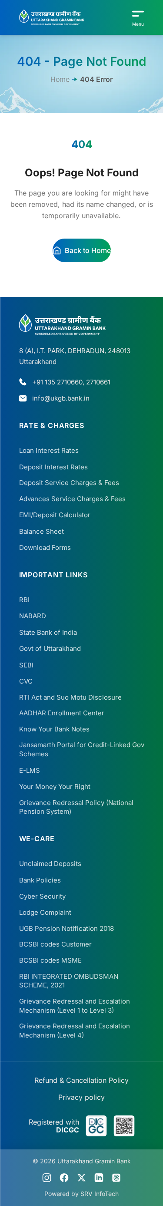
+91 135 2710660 (57, 382)
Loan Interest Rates (49, 450)
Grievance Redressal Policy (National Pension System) (76, 807)
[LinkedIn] (99, 1177)
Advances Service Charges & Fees (72, 499)
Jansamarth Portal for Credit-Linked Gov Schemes (81, 749)
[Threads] (116, 1177)
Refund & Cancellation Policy (81, 1080)
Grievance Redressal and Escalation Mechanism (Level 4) (74, 1030)
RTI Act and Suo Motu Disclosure (70, 697)
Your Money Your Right (54, 786)
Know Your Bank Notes (54, 729)
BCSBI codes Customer (55, 944)
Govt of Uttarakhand (50, 648)
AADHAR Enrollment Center (61, 713)
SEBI (26, 665)
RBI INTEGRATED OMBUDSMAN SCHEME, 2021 (68, 981)
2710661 (98, 382)
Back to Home (88, 250)
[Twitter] (81, 1177)
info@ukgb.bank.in (61, 398)
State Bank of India (48, 632)
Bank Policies (40, 880)
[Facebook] (64, 1177)
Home (60, 79)
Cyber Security (42, 896)
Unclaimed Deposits (50, 863)
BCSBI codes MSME (50, 960)
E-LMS (29, 770)
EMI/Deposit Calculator (54, 515)
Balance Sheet (41, 531)
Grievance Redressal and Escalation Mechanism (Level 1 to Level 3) (74, 1005)
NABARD (32, 616)
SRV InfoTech (99, 1193)
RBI (24, 600)
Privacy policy (81, 1097)
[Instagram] (47, 1177)
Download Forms (45, 547)
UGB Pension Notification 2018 (66, 928)
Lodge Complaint (45, 912)
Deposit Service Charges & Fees (69, 482)
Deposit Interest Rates (53, 467)
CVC (26, 681)
